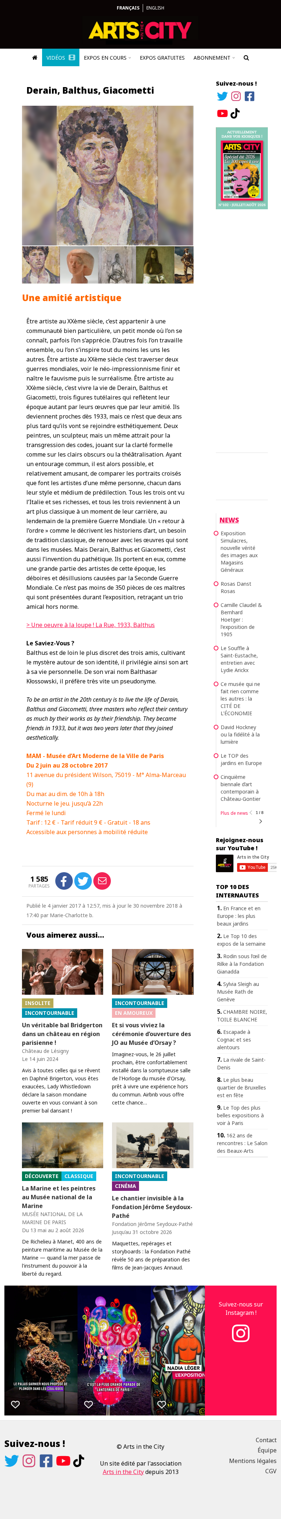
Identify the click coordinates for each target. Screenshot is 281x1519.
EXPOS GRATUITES (162, 57)
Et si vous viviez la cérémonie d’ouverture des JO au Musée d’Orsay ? (151, 1034)
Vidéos (56, 57)
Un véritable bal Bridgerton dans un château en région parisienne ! (62, 1034)
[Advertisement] (242, 329)
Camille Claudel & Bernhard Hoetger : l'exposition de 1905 (241, 619)
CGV (271, 1471)
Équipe (267, 1450)
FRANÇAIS (128, 8)
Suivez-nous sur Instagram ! (241, 1308)
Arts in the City (123, 1472)
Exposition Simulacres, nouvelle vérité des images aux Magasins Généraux (239, 551)
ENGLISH (155, 8)
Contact (266, 1440)
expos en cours (105, 57)
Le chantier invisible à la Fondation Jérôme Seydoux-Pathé (152, 1207)
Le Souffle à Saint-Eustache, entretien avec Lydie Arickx (239, 659)
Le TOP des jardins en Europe (241, 759)
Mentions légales (253, 1461)
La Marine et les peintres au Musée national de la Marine (58, 1197)
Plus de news (234, 813)
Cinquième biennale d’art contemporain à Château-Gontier (241, 787)
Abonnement (212, 57)
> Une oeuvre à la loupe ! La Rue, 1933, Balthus (90, 625)
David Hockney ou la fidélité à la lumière (240, 734)
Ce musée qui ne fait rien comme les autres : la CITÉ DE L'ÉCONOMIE (240, 698)
